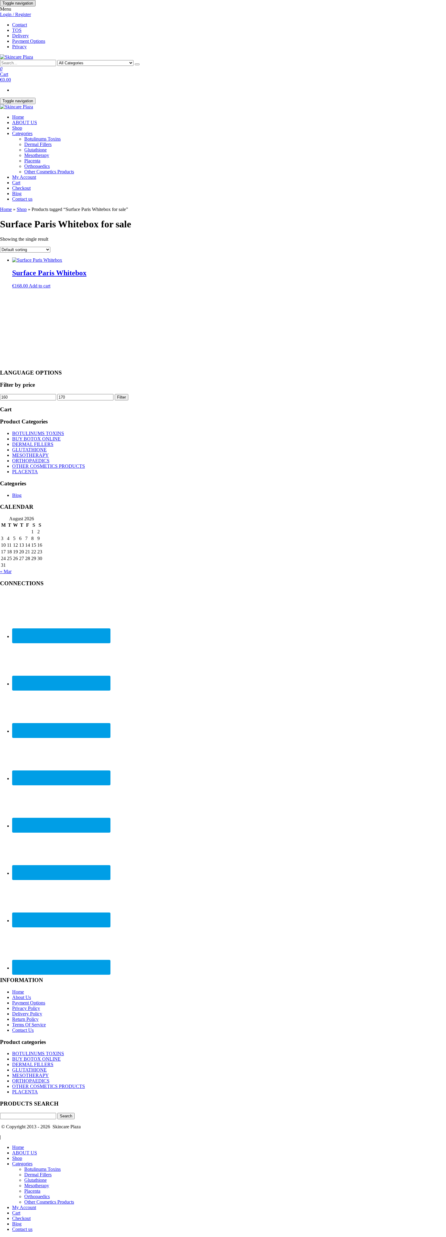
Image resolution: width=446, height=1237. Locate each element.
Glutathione (35, 149)
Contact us (22, 199)
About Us (21, 997)
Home (18, 117)
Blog (17, 193)
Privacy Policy (26, 1008)
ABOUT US (24, 122)
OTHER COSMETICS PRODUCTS (48, 466)
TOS (17, 30)
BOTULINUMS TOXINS (38, 433)
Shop (17, 128)
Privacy (19, 46)
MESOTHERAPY (30, 455)
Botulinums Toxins (42, 138)
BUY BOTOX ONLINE (36, 438)
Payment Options (28, 41)
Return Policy (25, 1019)
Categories (22, 133)
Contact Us (23, 1030)
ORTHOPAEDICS (30, 460)
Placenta (32, 160)
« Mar (6, 571)
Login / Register (15, 14)
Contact (19, 24)
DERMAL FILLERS (32, 444)
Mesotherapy (36, 155)
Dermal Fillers (38, 144)
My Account (24, 177)
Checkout (21, 188)
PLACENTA (25, 471)
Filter (121, 397)
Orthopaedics (37, 166)
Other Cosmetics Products (49, 171)
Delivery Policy (27, 1013)
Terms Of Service (29, 1024)
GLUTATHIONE (29, 449)
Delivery (20, 35)
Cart (16, 182)
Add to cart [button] (39, 285)
